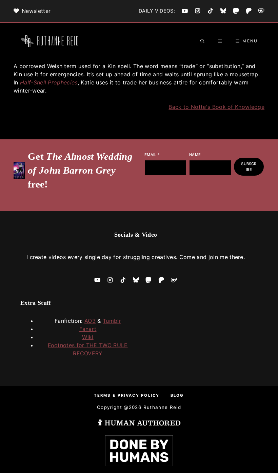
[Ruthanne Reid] (51, 41)
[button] (202, 41)
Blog (177, 395)
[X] (223, 11)
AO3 (90, 320)
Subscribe (248, 166)
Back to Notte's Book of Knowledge (216, 106)
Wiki (87, 337)
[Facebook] (185, 11)
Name (195, 154)
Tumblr (112, 320)
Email (152, 154)
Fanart (88, 329)
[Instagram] (198, 11)
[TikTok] (210, 11)
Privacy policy (138, 395)
